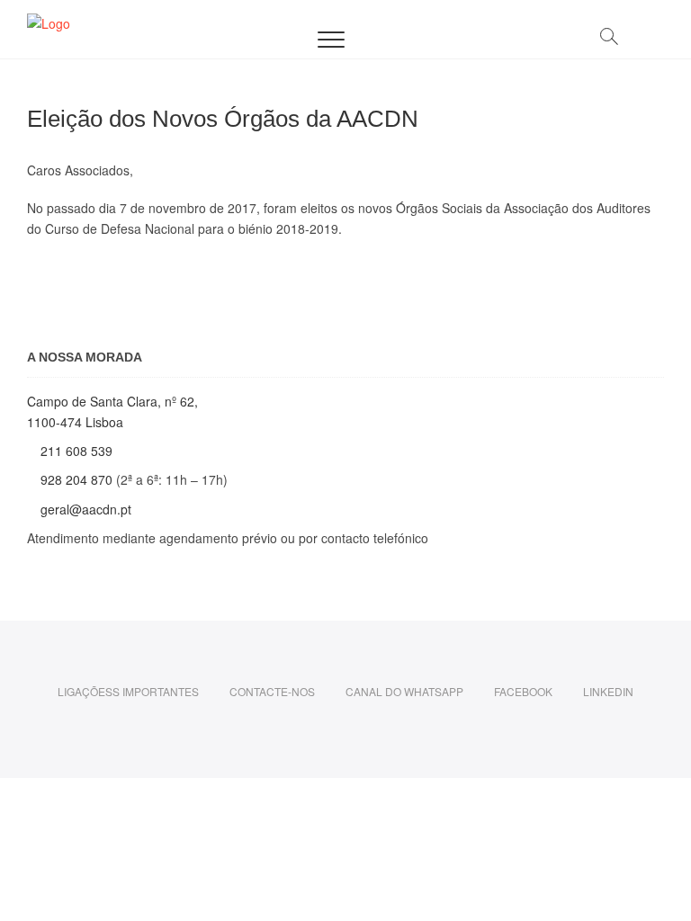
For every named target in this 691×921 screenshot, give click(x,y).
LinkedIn (608, 691)
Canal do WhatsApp (404, 691)
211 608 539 (78, 451)
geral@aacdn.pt (84, 509)
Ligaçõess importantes (128, 691)
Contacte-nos (272, 691)
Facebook (523, 691)
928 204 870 (78, 479)
